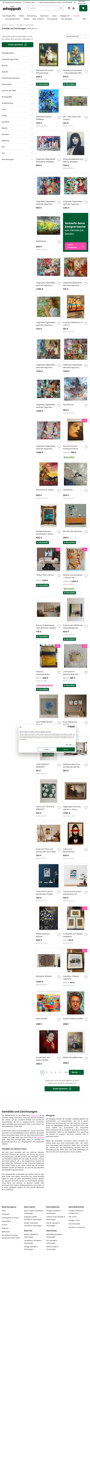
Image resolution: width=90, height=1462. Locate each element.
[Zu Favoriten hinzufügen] (59, 71)
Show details (69, 744)
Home (4, 25)
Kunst (11, 25)
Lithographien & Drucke (10, 1218)
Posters (4, 1225)
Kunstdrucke (6, 1221)
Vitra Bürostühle (74, 1224)
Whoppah (40, 1137)
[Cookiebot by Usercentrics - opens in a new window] (68, 727)
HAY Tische (72, 1217)
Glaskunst (5, 1228)
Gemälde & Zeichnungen (25, 25)
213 (66, 1072)
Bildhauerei (6, 1232)
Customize (46, 749)
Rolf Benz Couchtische (77, 1227)
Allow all (66, 749)
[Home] (12, 8)
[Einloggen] (73, 8)
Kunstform (34, 1115)
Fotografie (5, 1214)
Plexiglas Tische (74, 1220)
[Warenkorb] (69, 8)
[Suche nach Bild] (60, 8)
